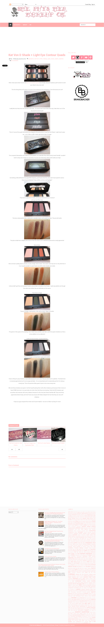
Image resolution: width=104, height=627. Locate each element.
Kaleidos (85, 560)
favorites (93, 544)
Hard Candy (71, 553)
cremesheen (78, 536)
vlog (89, 620)
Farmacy (85, 544)
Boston (89, 522)
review (52, 58)
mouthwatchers (71, 582)
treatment (70, 617)
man (94, 575)
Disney (89, 537)
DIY (92, 537)
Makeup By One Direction (82, 574)
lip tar (81, 568)
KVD (41, 58)
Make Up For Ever (90, 572)
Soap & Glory (90, 604)
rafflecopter (70, 596)
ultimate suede (88, 617)
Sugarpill (86, 610)
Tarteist (74, 613)
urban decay (71, 619)
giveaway (93, 549)
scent (81, 599)
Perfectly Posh (86, 590)
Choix (69, 526)
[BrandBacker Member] (82, 92)
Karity (69, 561)
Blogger (53, 625)
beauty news (86, 518)
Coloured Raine (84, 530)
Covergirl (74, 534)
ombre (90, 587)
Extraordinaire (83, 541)
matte (93, 577)
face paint (70, 544)
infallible (93, 556)
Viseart (69, 620)
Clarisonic (79, 526)
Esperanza (70, 539)
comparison (71, 532)
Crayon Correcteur (82, 534)
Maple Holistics (72, 577)
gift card (83, 549)
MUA (76, 582)
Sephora (93, 599)
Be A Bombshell (86, 517)
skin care (87, 603)
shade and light (92, 600)
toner (69, 616)
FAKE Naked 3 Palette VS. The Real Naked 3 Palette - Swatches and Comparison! (53, 522)
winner (73, 623)
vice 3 (85, 619)
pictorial (88, 592)
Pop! (83, 593)
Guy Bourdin (71, 552)
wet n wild (92, 621)
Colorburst (70, 530)
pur (92, 594)
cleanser (84, 526)
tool (82, 616)
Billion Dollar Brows (82, 519)
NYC (87, 586)
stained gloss (79, 607)
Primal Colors (73, 594)
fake (74, 544)
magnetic (74, 572)
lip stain (78, 568)
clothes (89, 526)
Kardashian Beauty (91, 560)
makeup (45, 58)
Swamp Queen (71, 612)
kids (79, 561)
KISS (81, 561)
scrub (87, 599)
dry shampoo (76, 538)
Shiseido (86, 602)
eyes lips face (81, 542)
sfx (88, 600)
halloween (93, 552)
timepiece (87, 615)
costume (70, 534)
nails (83, 583)
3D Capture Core (79, 512)
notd (85, 586)
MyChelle (70, 583)
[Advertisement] (52, 40)
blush (93, 521)
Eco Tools (89, 538)
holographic (77, 555)
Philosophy (73, 592)
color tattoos (84, 529)
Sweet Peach (92, 612)
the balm (79, 615)
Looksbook (73, 571)
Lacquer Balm (87, 563)
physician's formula (81, 592)
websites (86, 621)
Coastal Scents (71, 528)
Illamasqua (79, 556)
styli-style (75, 610)
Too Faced (78, 616)
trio (73, 617)
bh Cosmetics (74, 519)
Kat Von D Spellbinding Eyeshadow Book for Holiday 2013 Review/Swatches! (55, 513)
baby (86, 515)
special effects (75, 606)
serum (74, 600)
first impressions (85, 545)
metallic (87, 578)
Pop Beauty (79, 593)
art (72, 515)
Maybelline (75, 578)
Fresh (90, 548)
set (80, 600)
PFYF (69, 592)
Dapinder (73, 625)
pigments (70, 593)
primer (78, 594)
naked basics (75, 585)
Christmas (73, 526)
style (72, 610)
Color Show (77, 529)
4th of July (85, 512)
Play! (76, 593)
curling (82, 536)
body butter (77, 522)
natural (69, 586)
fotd (94, 546)
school (84, 599)
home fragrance (83, 555)
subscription (81, 610)
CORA (88, 533)
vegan (80, 619)
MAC (69, 572)
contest (80, 533)
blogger (83, 521)
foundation (70, 548)
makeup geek (92, 574)
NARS (80, 585)
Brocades (93, 522)
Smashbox (75, 604)
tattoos (84, 613)
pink (74, 593)
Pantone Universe (85, 589)
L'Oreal (77, 563)
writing (82, 623)
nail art (74, 583)
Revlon (78, 598)
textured (74, 615)
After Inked (90, 512)
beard (91, 517)
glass (83, 550)
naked (90, 583)
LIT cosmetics (86, 569)
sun (90, 610)
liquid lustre (80, 569)
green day (93, 550)
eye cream (93, 541)
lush (94, 571)
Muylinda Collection (88, 582)
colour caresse (77, 530)
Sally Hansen (77, 599)
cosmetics (93, 533)
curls (85, 536)
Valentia (76, 619)
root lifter (93, 598)
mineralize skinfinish (80, 579)
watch (74, 621)
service (77, 600)
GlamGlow (70, 550)
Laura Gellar (77, 564)
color (82, 528)
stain (69, 607)
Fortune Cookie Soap (88, 546)
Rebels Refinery (84, 596)
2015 (74, 512)
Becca (91, 518)
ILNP (90, 556)
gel (75, 549)
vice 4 (88, 619)
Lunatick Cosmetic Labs (87, 571)
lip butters (79, 566)
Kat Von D (37, 58)
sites (83, 603)
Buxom (93, 524)
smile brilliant (81, 604)
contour (85, 533)
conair (75, 532)
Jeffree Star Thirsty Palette (52, 572)
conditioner (70, 533)
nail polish (79, 583)
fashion (89, 544)
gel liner (79, 549)
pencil (81, 590)
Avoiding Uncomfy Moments (52, 548)
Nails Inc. (87, 583)
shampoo (70, 602)
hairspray (88, 552)
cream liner (92, 534)
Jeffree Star (71, 559)
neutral (72, 586)
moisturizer (78, 581)
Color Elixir (85, 528)
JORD (87, 559)
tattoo (81, 613)
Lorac (77, 571)
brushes (81, 524)
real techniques (77, 596)
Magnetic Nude (80, 572)
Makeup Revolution (88, 575)
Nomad (81, 586)
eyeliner (76, 542)
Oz (75, 589)
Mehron (80, 578)
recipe (89, 596)
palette (78, 589)
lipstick (93, 568)
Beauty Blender (71, 518)
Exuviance (88, 541)
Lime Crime (88, 564)
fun (74, 549)
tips (90, 615)
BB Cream (80, 517)
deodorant (81, 537)
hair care (79, 552)
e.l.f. (85, 538)
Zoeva (89, 623)
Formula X (79, 546)
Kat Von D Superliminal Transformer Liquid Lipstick (54, 532)
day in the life (90, 536)
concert (85, 532)
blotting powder (89, 521)
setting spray (84, 600)
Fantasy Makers (78, 544)
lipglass (89, 568)
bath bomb (75, 517)
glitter (85, 550)
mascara (85, 577)
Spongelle (90, 606)
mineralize (73, 579)
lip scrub (73, 568)
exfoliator (88, 539)
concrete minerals (91, 532)
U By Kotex (80, 617)
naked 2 (93, 583)
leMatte (81, 564)
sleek (69, 604)
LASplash (72, 564)
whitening (70, 623)
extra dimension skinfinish (74, 541)
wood (79, 623)
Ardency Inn (90, 514)
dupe (80, 538)
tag (69, 613)
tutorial (75, 617)
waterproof (78, 621)
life (84, 564)
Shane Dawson (76, 602)
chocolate (93, 525)
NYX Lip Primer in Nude (50, 556)
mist (92, 579)
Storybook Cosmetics (84, 608)
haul (78, 553)
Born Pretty (85, 522)
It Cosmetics (90, 557)
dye (83, 538)
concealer (80, 532)
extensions (93, 539)
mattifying (70, 578)
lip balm (75, 566)
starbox (89, 607)
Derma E (86, 537)
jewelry (81, 559)
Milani (69, 579)
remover (93, 596)
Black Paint (93, 519)
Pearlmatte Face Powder (73, 590)
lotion (80, 571)
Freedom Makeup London (81, 548)
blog (77, 521)
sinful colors (78, 603)
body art (72, 522)
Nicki (76, 586)
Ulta (84, 617)
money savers (86, 581)
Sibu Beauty (72, 603)
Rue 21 (69, 599)
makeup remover (80, 575)
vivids (86, 620)
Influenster (71, 557)
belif (94, 518)
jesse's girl (77, 559)
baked (88, 515)
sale (73, 599)
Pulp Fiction (82, 594)
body (69, 522)
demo (77, 537)
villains (94, 619)
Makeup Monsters (72, 575)
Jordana (90, 559)
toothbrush (85, 616)
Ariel (70, 515)
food (94, 545)
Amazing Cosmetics (72, 513)
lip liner (92, 566)
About (25, 24)
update (93, 617)
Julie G (93, 559)
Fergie (71, 545)
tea (87, 613)
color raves (90, 528)
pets (94, 590)
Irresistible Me (84, 557)
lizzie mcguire (92, 569)
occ (80, 587)
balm (92, 515)
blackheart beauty (71, 521)
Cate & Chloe (71, 525)
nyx (89, 586)
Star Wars (84, 607)
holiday (73, 555)
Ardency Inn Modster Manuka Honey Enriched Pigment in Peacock (54, 540)
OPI (69, 589)
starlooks (93, 607)
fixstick (91, 545)
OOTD (94, 587)
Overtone (72, 589)
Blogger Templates (59, 625)
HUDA (93, 555)
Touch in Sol (90, 616)
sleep (72, 604)
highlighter (89, 553)
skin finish (93, 603)
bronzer (70, 524)
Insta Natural (77, 557)
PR (30, 24)
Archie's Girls (84, 514)
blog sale (80, 521)
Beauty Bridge (79, 518)
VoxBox (70, 621)
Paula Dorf (92, 589)
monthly (93, 581)
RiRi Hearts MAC (88, 598)
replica (69, 598)
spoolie (94, 606)
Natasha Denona (91, 585)
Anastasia (74, 514)
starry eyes (70, 608)
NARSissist (84, 585)
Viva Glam (81, 620)
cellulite (85, 525)
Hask (76, 553)
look (69, 571)
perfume (92, 590)
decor (75, 537)
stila (79, 608)
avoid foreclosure (80, 515)
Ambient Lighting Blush (82, 513)
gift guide (88, 549)
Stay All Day (75, 608)
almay (94, 512)
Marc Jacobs (80, 577)
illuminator (85, 556)
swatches (61, 58)
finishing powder (77, 545)
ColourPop (92, 530)
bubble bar (86, 524)
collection (77, 528)
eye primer (70, 542)
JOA (84, 559)
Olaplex (85, 587)
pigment (93, 592)
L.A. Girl (73, 563)
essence (75, 539)
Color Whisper (92, 529)
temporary (70, 615)
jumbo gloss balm (72, 560)
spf (86, 606)
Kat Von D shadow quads (32, 82)
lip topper (85, 568)
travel (94, 616)
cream (87, 534)
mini (87, 579)
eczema (93, 538)
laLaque (91, 563)
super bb (94, 610)
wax (83, 621)
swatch (56, 58)
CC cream (80, 525)
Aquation (79, 514)
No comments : (15, 60)
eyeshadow (31, 58)
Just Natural (79, 560)
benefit (69, 519)
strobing (90, 608)
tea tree (90, 613)
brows (74, 524)
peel (79, 590)
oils (82, 587)
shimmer (82, 602)
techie (94, 613)
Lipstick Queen (71, 569)
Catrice (76, 525)
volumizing (93, 620)
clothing (93, 526)
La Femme (81, 563)
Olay (88, 587)
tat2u (78, 613)
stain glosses (73, 607)
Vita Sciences (75, 620)
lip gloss (88, 566)
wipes (77, 623)
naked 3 (70, 585)
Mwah (94, 582)
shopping (90, 602)
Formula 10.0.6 (72, 546)
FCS (69, 545)
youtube (86, 623)
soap (85, 604)
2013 (69, 512)
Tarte (71, 613)
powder (86, 593)
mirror (89, 579)
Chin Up (89, 525)
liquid (76, 569)
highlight (82, 553)
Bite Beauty (88, 519)
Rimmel (82, 598)
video (91, 619)
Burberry (90, 524)
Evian (85, 539)
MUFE (79, 582)
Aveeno (75, 515)
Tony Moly (73, 616)
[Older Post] (62, 449)
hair (75, 552)
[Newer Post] (12, 449)
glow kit (89, 550)
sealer (89, 599)
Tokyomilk (93, 615)
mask (90, 577)
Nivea (78, 586)
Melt (84, 578)
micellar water (92, 578)
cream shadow (71, 536)
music (82, 582)
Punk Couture (88, 594)
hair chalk (83, 552)
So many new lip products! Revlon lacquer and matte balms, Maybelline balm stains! (51, 565)
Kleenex (84, 561)
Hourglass (89, 555)
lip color (84, 566)
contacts (76, 533)
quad (49, 58)
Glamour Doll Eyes (77, 550)
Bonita (81, 522)
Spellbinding (82, 606)
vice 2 (83, 619)
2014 (72, 512)
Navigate (17, 24)
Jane (94, 557)
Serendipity (70, 600)
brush (77, 524)
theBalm (83, 615)
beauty (94, 517)
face (94, 542)
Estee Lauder (80, 539)
